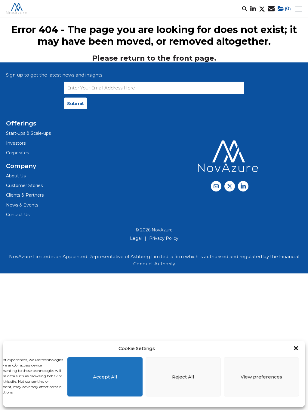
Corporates (17, 152)
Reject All (183, 377)
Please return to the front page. (154, 58)
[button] (296, 348)
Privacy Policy (163, 238)
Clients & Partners (25, 195)
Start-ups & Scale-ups (28, 133)
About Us (16, 176)
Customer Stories (24, 185)
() (288, 8)
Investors (16, 143)
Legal (136, 238)
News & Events (22, 205)
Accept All (105, 377)
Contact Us (17, 214)
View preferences (261, 377)
